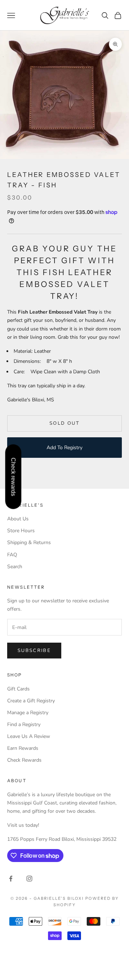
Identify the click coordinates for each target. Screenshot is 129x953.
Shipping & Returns (29, 542)
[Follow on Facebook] (10, 878)
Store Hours (21, 530)
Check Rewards (24, 760)
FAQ (12, 554)
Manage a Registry (27, 712)
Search (14, 566)
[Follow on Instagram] (29, 878)
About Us (18, 518)
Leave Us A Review (28, 736)
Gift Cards (18, 688)
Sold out (64, 423)
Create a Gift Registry (31, 700)
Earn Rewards (22, 748)
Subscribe (34, 650)
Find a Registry (23, 724)
